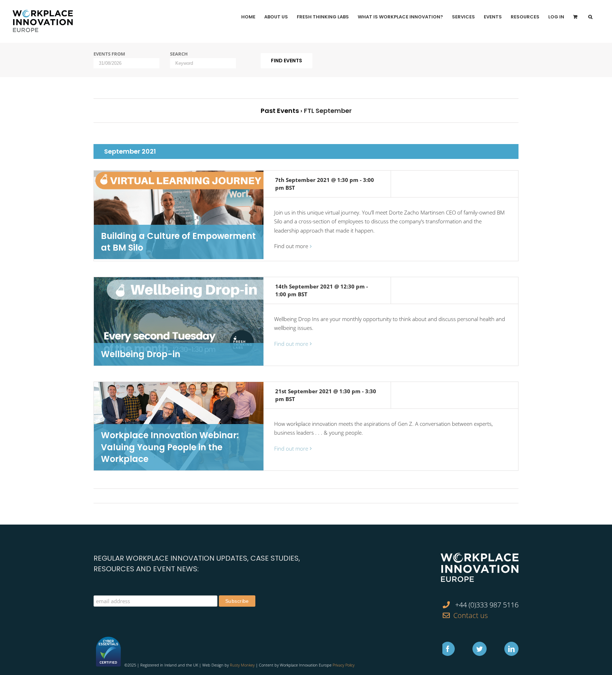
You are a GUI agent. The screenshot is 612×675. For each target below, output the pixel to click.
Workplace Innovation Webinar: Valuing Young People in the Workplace (170, 447)
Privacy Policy (344, 665)
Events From (109, 54)
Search (179, 54)
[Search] (590, 16)
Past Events (280, 110)
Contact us (470, 615)
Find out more (291, 246)
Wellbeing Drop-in (140, 354)
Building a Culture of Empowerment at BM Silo (178, 242)
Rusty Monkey (242, 665)
